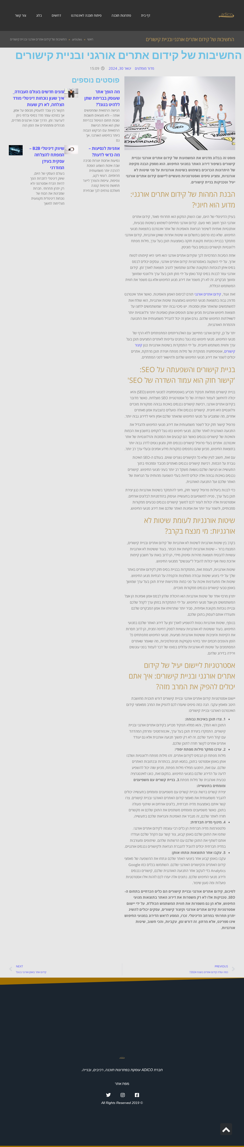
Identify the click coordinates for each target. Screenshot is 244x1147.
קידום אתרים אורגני (207, 294)
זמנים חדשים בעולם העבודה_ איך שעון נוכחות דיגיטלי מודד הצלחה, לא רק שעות (38, 98)
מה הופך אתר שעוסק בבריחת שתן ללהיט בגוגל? (102, 98)
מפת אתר (122, 1084)
